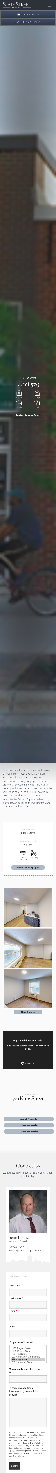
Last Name (16, 1298)
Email (13, 1311)
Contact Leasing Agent (28, 414)
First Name (16, 1285)
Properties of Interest (22, 1342)
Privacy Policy (38, 1453)
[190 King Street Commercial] (28, 1357)
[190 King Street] (28, 1354)
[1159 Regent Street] (28, 1351)
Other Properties (29, 1125)
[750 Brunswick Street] (28, 1362)
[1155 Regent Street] (28, 1348)
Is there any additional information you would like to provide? (25, 1391)
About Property (28, 1119)
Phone (13, 1326)
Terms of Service (19, 1456)
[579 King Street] (28, 1359)
